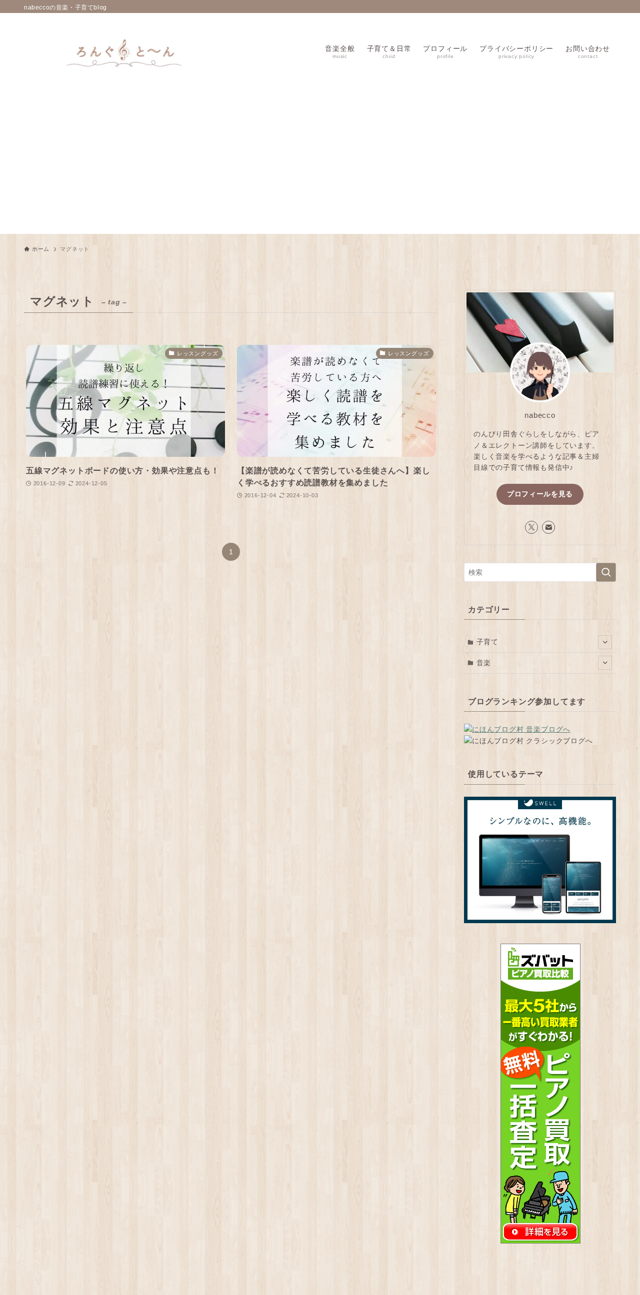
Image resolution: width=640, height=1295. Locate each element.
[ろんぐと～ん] (124, 51)
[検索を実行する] (606, 572)
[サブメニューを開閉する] (605, 642)
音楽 (484, 663)
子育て (487, 642)
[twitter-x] (531, 527)
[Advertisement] (320, 164)
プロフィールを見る (540, 494)
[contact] (548, 527)
